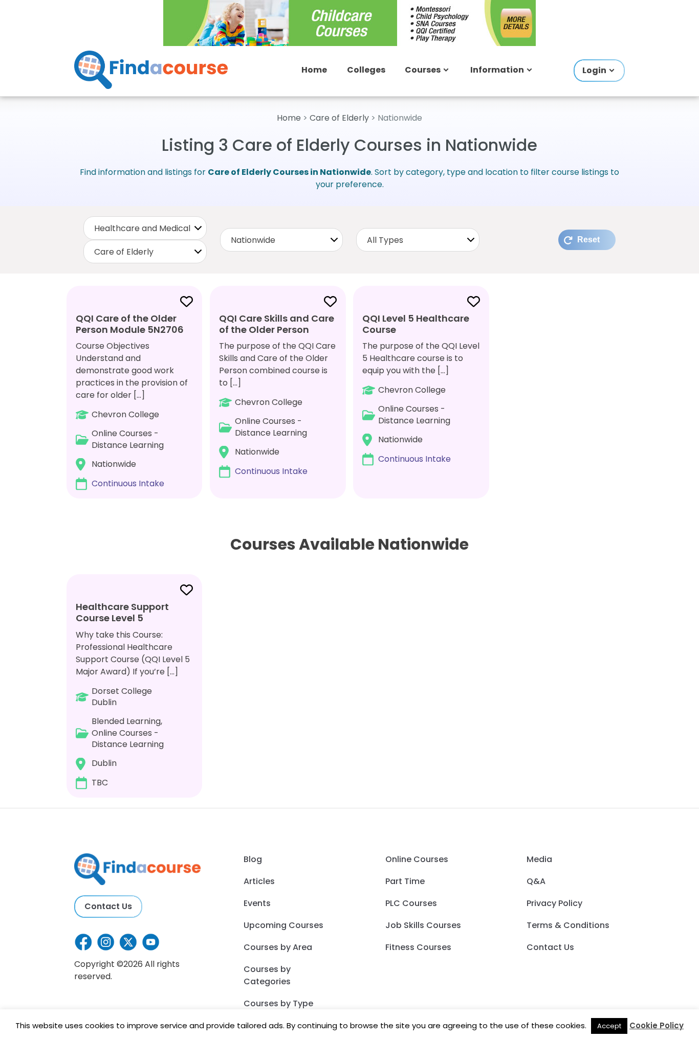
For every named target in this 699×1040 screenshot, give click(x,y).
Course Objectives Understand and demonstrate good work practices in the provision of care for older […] (132, 400)
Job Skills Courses (423, 925)
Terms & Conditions (568, 925)
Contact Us (108, 906)
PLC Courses (411, 903)
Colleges (366, 70)
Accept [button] (609, 1026)
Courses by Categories (267, 975)
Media (539, 859)
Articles (259, 881)
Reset (588, 239)
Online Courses (416, 859)
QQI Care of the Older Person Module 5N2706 (130, 324)
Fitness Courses (418, 947)
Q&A (536, 881)
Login (594, 70)
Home (314, 70)
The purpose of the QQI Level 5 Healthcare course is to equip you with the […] (420, 388)
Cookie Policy (656, 1025)
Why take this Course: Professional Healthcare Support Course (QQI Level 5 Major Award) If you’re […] (133, 694)
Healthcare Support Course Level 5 (122, 612)
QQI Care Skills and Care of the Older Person (276, 324)
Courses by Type (278, 1003)
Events (257, 903)
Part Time (405, 881)
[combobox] (145, 228)
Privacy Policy (554, 903)
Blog (253, 859)
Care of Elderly (339, 118)
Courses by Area (278, 947)
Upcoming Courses (283, 925)
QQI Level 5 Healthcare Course (415, 324)
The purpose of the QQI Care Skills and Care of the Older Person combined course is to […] (277, 394)
